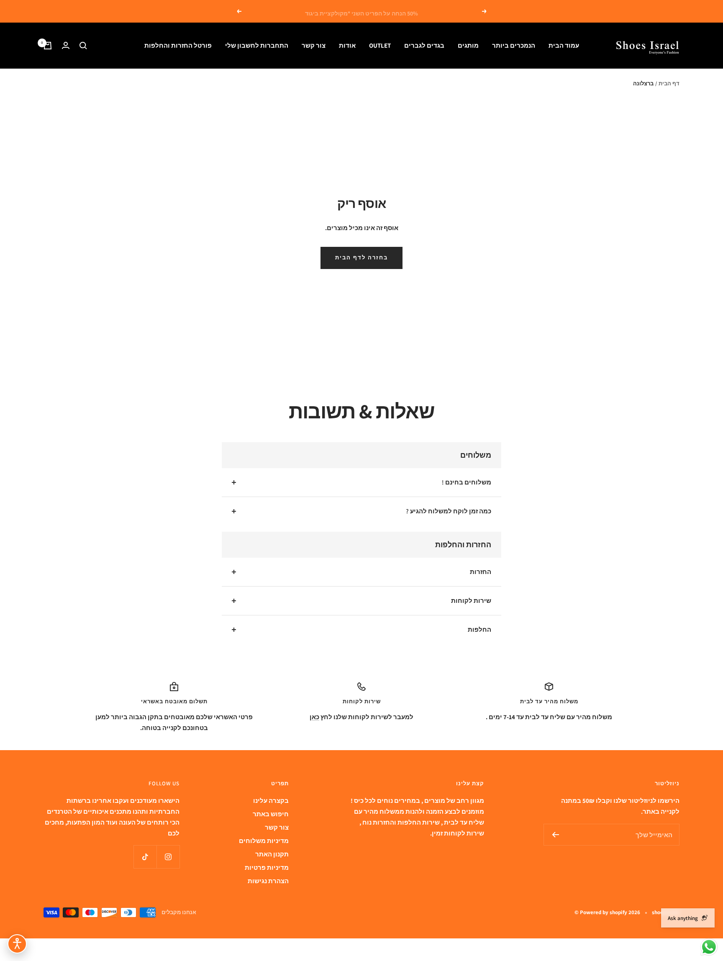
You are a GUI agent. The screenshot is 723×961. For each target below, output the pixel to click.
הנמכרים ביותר (513, 45)
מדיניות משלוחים (264, 841)
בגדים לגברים (424, 45)
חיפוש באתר (271, 814)
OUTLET (380, 45)
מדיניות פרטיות (267, 867)
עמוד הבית (564, 45)
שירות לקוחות (471, 601)
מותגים (468, 45)
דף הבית (669, 83)
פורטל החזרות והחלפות (178, 45)
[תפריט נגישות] (17, 943)
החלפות (479, 629)
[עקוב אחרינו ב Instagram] (167, 856)
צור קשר (314, 45)
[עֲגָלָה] (48, 45)
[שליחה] (555, 835)
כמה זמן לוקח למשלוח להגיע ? (448, 511)
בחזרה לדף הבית (361, 257)
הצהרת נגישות (268, 881)
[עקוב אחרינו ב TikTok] (144, 856)
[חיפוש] (83, 45)
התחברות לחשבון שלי (256, 45)
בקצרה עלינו (271, 801)
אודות (347, 45)
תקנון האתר (272, 854)
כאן (314, 717)
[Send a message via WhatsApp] (709, 947)
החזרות (480, 572)
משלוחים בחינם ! (466, 482)
